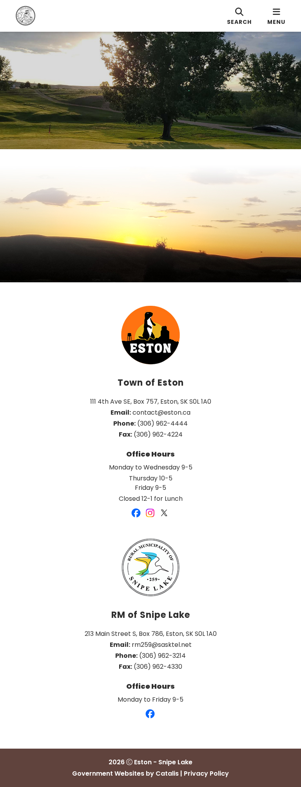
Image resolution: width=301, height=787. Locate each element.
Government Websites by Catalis (125, 773)
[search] (239, 16)
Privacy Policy (206, 773)
